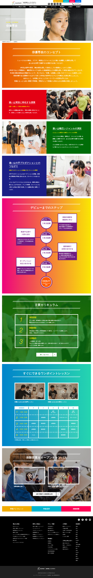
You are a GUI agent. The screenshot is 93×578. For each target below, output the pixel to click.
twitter (52, 4)
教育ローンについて (67, 526)
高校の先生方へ (66, 549)
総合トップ (49, 4)
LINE (60, 4)
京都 (77, 542)
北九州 (77, 552)
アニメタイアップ (36, 528)
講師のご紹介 (15, 532)
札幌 (77, 526)
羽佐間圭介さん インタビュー (38, 538)
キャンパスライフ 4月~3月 (18, 542)
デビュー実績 (44, 6)
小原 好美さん (50, 526)
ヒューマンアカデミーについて (40, 575)
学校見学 (66, 1)
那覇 (77, 560)
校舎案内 (78, 6)
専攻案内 (62, 6)
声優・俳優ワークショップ (38, 526)
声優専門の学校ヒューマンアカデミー (24, 3)
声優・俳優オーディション (18, 528)
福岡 (77, 554)
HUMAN (46, 568)
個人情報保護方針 (56, 575)
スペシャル (53, 6)
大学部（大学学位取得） (67, 530)
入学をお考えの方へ (67, 540)
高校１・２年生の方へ (67, 545)
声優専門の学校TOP (6, 41)
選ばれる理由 (19, 6)
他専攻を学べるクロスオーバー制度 (20, 538)
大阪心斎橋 (78, 544)
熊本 (77, 556)
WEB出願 (78, 1)
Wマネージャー (16, 526)
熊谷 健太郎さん (51, 530)
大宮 (77, 532)
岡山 (77, 548)
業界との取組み (33, 6)
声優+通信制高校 (51, 551)
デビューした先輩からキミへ (53, 532)
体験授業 (72, 1)
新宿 (77, 534)
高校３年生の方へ (66, 543)
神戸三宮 (77, 546)
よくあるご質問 (66, 536)
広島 (77, 550)
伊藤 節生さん (50, 528)
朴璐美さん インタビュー (38, 534)
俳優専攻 (49, 543)
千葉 (77, 530)
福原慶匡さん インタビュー (38, 536)
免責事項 (49, 575)
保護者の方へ (65, 547)
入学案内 (70, 6)
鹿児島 (77, 558)
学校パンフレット (58, 1)
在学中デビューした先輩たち (53, 534)
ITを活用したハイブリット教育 (19, 536)
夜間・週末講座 (51, 553)
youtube (57, 4)
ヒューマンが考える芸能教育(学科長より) (21, 534)
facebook (55, 4)
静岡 (77, 538)
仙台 (77, 528)
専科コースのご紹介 (67, 532)
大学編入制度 (65, 528)
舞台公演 (14, 540)
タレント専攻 (50, 545)
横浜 (77, 536)
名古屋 (77, 540)
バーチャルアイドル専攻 (53, 549)
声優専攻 (49, 541)
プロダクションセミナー (37, 530)
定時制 (64, 534)
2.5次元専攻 (50, 547)
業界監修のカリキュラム (18, 530)
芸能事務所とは (36, 532)
